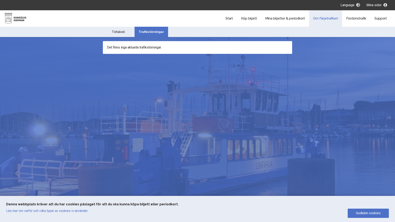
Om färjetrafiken (325, 18)
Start (229, 18)
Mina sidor (374, 5)
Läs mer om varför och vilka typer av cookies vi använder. (47, 211)
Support (380, 18)
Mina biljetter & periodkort (285, 18)
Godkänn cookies (368, 213)
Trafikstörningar (151, 32)
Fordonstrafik (356, 18)
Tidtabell (118, 32)
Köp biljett (249, 18)
